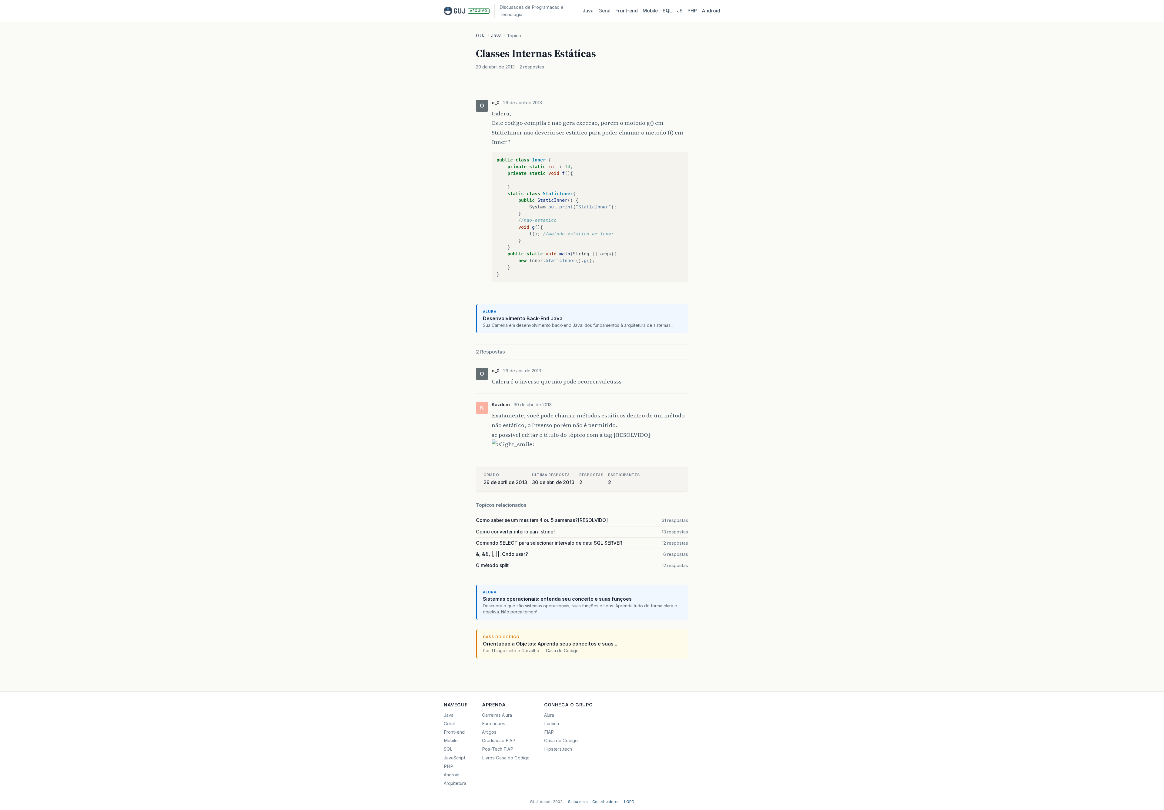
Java (588, 11)
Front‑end (626, 11)
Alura (549, 715)
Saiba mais (578, 801)
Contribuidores (606, 801)
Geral (604, 11)
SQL (667, 11)
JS (680, 11)
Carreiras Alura (497, 715)
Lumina (551, 723)
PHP (692, 11)
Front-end (454, 732)
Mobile (650, 11)
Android (711, 11)
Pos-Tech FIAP (497, 749)
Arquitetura (455, 783)
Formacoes (493, 723)
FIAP (549, 732)
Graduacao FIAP (498, 740)
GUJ (481, 35)
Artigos (489, 732)
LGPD (629, 801)
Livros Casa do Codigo (506, 758)
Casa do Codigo (561, 740)
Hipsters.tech (558, 749)
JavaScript (454, 758)
